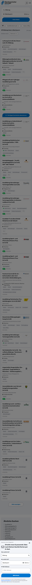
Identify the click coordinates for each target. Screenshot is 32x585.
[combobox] (15, 555)
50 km (26, 562)
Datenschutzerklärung (6, 580)
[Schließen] (29, 543)
